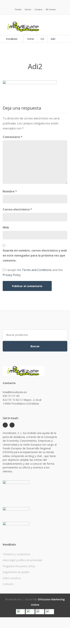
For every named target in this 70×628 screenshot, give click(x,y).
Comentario (12, 137)
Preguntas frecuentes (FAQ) (19, 566)
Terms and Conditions (37, 270)
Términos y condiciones (16, 554)
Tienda (18, 9)
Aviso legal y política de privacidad (22, 560)
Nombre (10, 191)
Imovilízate (12, 39)
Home (30, 39)
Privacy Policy (12, 275)
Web (6, 227)
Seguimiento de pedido (16, 572)
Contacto (8, 584)
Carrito (28, 9)
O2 (42, 39)
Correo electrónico (17, 209)
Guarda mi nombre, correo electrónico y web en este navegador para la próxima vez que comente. (35, 255)
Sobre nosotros (12, 578)
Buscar (35, 346)
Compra (38, 9)
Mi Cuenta (50, 9)
